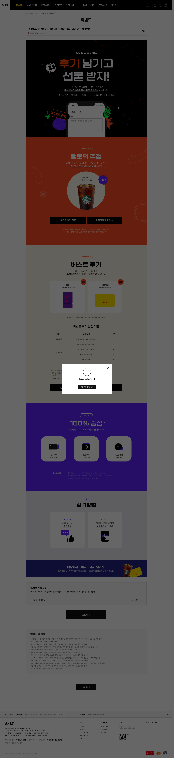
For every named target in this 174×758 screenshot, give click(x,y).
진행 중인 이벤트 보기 (87, 387)
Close (108, 368)
